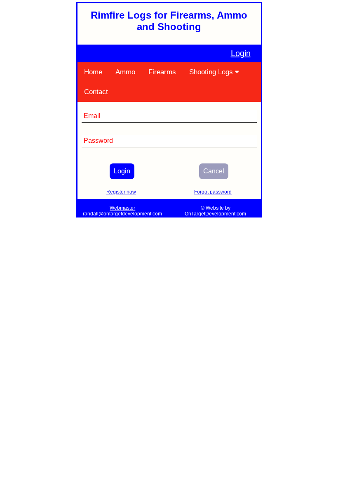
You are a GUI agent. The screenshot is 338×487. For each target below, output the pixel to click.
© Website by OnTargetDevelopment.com (215, 211)
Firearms (162, 72)
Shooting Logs (212, 72)
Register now (121, 192)
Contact (96, 92)
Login (241, 53)
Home (93, 72)
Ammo (125, 72)
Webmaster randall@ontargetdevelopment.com (122, 211)
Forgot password (213, 192)
